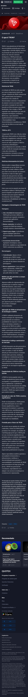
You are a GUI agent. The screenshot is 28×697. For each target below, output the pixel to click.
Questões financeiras (7, 582)
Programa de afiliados (8, 607)
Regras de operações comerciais (9, 644)
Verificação (5, 585)
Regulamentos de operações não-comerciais (11, 647)
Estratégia (17, 8)
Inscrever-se (18, 2)
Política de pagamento (7, 649)
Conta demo (5, 604)
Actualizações (6, 554)
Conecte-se (7, 2)
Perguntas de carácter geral (9, 578)
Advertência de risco (6, 642)
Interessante (7, 8)
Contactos (4, 593)
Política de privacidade (7, 637)
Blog (3, 601)
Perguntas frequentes (8, 575)
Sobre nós (5, 590)
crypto (10, 524)
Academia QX (14, 13)
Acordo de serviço (6, 640)
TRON (15, 524)
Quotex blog (6, 13)
